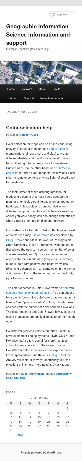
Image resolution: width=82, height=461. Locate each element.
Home (11, 89)
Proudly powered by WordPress (41, 452)
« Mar (19, 435)
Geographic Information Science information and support (38, 34)
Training (12, 98)
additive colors (58, 148)
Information (36, 374)
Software (26, 89)
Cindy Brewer (15, 240)
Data (42, 89)
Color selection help (29, 127)
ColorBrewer (41, 235)
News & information (52, 98)
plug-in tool (58, 355)
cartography (64, 374)
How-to (55, 89)
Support (29, 98)
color (9, 378)
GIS (16, 378)
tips (22, 378)
